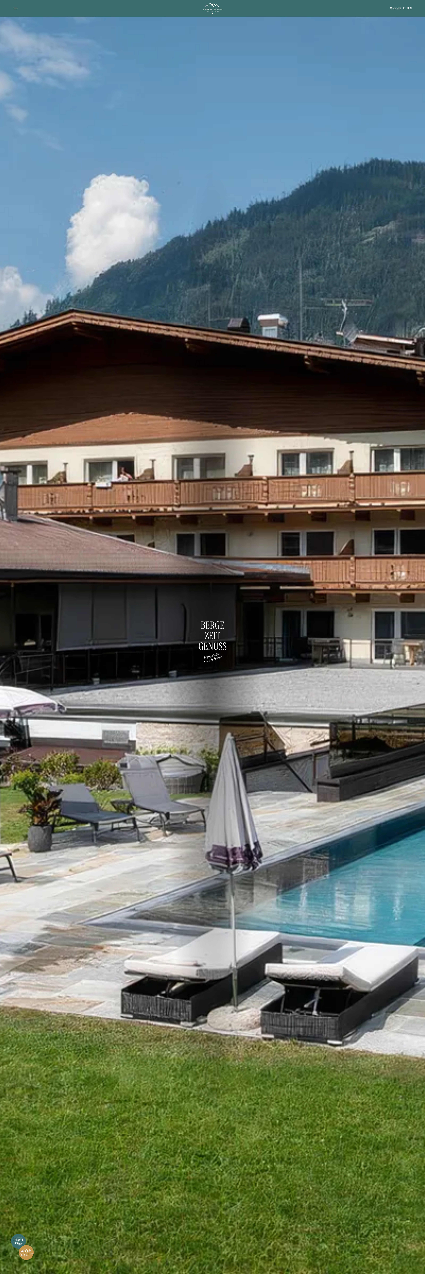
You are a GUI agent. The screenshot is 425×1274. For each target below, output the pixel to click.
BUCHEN (407, 8)
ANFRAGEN (395, 8)
